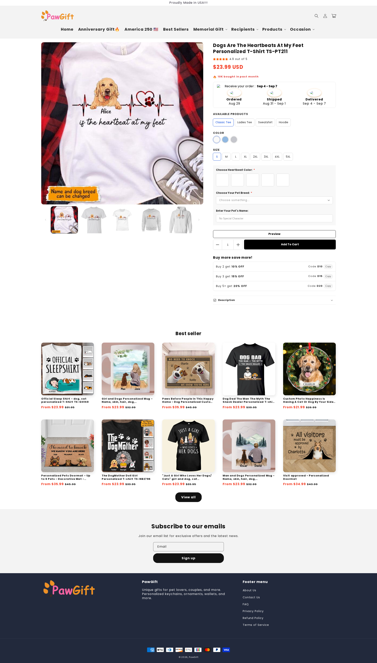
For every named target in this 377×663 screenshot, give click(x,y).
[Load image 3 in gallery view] (122, 219)
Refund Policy (253, 618)
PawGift (193, 657)
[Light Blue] (225, 139)
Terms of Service (256, 625)
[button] (210, 29)
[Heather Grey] (233, 139)
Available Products (230, 114)
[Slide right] (199, 219)
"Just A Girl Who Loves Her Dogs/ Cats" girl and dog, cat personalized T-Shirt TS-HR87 (186, 477)
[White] (216, 139)
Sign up (188, 558)
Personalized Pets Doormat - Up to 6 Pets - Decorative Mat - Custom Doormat (66, 477)
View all (188, 497)
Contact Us (251, 597)
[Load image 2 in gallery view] (93, 219)
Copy (328, 266)
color (218, 133)
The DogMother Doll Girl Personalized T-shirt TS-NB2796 (126, 477)
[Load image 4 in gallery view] (151, 219)
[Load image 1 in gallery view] (64, 219)
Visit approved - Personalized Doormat (306, 477)
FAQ (246, 604)
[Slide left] (45, 219)
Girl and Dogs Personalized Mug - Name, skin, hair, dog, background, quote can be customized (127, 400)
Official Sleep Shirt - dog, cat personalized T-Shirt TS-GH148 (65, 400)
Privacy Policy (253, 611)
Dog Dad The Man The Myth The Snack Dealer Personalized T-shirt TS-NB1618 (249, 400)
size (216, 150)
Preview (274, 234)
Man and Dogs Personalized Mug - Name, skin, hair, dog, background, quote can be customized (249, 477)
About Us (249, 590)
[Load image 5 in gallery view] (180, 219)
